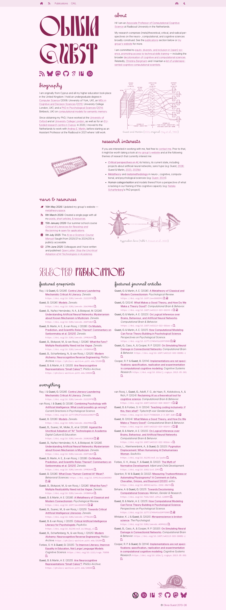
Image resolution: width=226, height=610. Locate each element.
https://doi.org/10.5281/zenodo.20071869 (69, 322)
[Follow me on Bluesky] (50, 73)
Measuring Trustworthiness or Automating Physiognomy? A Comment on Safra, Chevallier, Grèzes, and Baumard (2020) (153, 477)
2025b (136, 169)
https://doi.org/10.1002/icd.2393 (140, 469)
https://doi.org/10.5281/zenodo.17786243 (69, 516)
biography (50, 87)
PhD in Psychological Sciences (78, 107)
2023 (128, 169)
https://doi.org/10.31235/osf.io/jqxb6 (143, 457)
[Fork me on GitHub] (66, 73)
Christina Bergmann (136, 61)
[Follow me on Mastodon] (58, 73)
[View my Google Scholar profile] (73, 73)
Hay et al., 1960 (169, 133)
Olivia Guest (69, 40)
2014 (100, 107)
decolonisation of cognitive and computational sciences (154, 57)
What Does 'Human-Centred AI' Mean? (81, 473)
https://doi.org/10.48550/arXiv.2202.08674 (145, 485)
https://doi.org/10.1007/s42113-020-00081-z (160, 353)
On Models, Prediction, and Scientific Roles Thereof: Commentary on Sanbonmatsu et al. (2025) (78, 330)
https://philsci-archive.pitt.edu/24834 (68, 373)
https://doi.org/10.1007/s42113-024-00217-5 (146, 403)
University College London (69, 121)
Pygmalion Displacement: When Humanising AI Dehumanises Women (150, 450)
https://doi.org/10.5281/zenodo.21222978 (69, 298)
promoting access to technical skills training (145, 53)
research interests (121, 143)
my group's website (149, 152)
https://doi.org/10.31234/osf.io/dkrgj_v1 (70, 528)
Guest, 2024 (158, 177)
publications (151, 40)
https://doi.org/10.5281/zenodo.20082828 (69, 438)
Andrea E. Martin (76, 128)
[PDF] (95, 298)
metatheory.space (55, 210)
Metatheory (114, 174)
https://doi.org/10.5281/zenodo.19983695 (69, 337)
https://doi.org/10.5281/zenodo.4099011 (143, 524)
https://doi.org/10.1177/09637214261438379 (70, 414)
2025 (147, 133)
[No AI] (135, 596)
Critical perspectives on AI (123, 162)
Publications (61, 3)
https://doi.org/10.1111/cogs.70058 (88, 552)
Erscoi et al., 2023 (158, 242)
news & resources (57, 201)
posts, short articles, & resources (67, 218)
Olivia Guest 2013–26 (175, 605)
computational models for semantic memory (83, 111)
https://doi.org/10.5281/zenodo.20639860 (69, 306)
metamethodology (137, 174)
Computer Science (49, 100)
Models (63, 302)
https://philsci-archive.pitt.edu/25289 (78, 361)
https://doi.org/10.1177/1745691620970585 (145, 341)
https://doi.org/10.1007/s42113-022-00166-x (146, 325)
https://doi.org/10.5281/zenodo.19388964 (69, 349)
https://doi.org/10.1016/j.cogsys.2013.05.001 (160, 372)
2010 (80, 104)
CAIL (73, 3)
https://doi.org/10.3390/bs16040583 (90, 477)
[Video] (167, 298)
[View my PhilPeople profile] (81, 73)
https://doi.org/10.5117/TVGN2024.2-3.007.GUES (148, 414)
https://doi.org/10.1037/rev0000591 (142, 298)
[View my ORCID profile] (90, 73)
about (121, 17)
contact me (165, 148)
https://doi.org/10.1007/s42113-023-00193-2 (146, 310)
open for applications (72, 230)
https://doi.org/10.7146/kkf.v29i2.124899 (145, 496)
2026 (181, 166)
